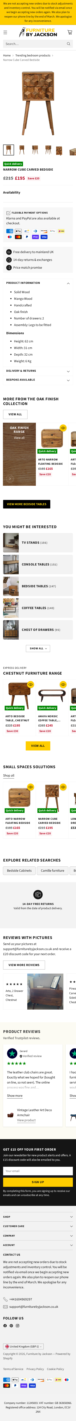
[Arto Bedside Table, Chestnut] (19, 695)
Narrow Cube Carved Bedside (49, 821)
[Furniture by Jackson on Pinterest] (11, 1326)
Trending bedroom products (32, 55)
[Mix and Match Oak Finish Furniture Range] (10, 479)
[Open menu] (5, 32)
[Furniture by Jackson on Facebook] (5, 1326)
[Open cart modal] (70, 32)
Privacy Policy (35, 1369)
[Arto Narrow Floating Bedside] (52, 439)
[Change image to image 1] (8, 150)
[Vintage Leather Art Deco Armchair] (10, 1115)
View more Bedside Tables (26, 504)
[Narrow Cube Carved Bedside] (38, 103)
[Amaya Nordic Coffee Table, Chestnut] (52, 695)
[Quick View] (63, 427)
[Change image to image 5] (61, 150)
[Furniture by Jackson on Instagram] (17, 1326)
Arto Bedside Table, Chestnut (17, 718)
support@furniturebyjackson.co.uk (33, 1306)
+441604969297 (20, 1299)
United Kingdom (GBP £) (24, 1347)
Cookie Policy (55, 1369)
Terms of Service (13, 1369)
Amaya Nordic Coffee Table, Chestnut (48, 720)
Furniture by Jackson (39, 1354)
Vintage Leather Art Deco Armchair (34, 1113)
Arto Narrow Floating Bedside (50, 462)
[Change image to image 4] (48, 150)
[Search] (68, 44)
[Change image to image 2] (21, 150)
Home (7, 55)
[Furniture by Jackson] (38, 32)
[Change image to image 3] (35, 150)
